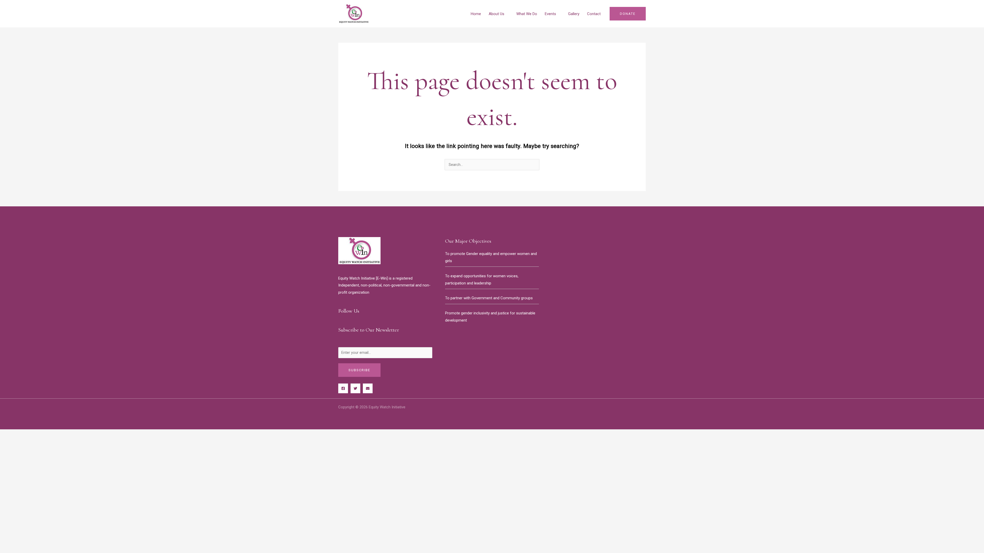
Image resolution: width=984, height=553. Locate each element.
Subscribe (359, 370)
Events (550, 14)
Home (476, 14)
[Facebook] (343, 388)
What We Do (526, 14)
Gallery (573, 14)
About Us (496, 14)
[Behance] (368, 388)
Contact (594, 14)
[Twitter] (355, 388)
